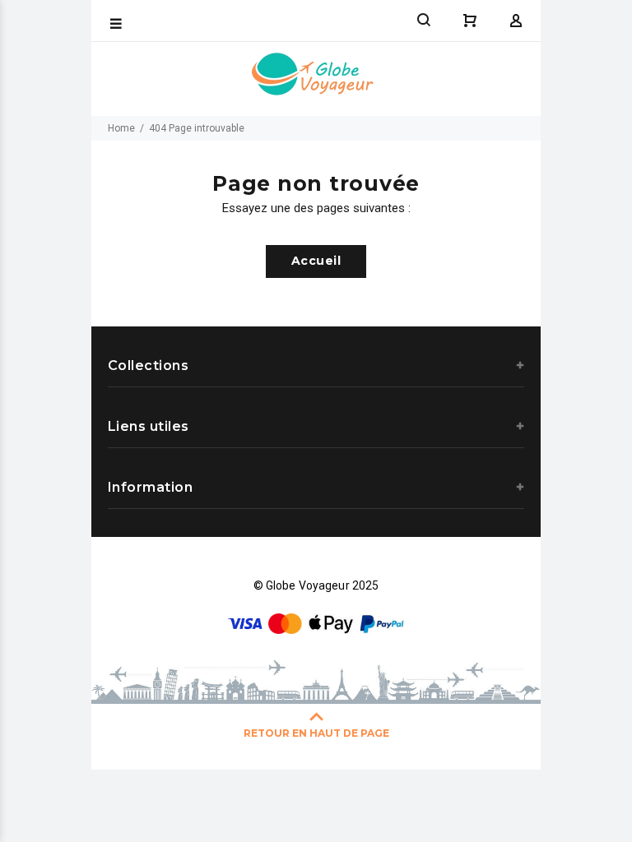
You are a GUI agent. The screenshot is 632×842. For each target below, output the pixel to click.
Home (121, 128)
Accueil (316, 260)
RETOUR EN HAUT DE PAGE (316, 733)
